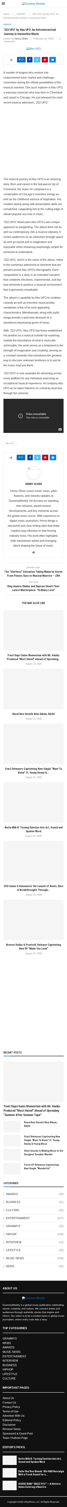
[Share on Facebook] (29, 59)
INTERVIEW (35, 1242)
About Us (8, 1398)
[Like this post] (22, 59)
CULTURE (35, 1210)
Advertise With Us (13, 1415)
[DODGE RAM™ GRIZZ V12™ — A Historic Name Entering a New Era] (10, 1485)
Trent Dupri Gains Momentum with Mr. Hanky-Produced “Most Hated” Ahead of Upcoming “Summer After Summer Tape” (32, 1110)
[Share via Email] (52, 59)
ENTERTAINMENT (35, 1218)
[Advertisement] (33, 141)
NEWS (35, 1266)
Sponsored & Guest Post (18, 1433)
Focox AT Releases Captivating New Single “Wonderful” (41, 1166)
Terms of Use (11, 1411)
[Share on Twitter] (37, 59)
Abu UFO (10, 443)
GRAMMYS (35, 1226)
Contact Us (9, 1402)
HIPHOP (21, 14)
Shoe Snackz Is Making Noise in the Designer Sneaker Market (43, 1152)
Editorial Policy (12, 1420)
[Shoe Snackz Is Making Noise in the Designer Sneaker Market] (12, 1155)
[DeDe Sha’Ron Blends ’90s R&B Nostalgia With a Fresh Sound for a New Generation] (10, 1473)
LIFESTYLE (35, 1250)
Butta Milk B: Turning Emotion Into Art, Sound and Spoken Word (40, 1460)
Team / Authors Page (15, 1437)
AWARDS (35, 1194)
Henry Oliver (21, 38)
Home (6, 14)
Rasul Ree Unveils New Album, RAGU (33, 714)
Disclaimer (9, 1424)
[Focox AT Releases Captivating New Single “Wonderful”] (12, 1169)
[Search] (63, 3)
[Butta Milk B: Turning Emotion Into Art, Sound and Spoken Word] (33, 802)
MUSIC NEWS (35, 1258)
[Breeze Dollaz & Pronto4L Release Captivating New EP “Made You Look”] (33, 920)
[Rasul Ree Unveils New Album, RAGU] (33, 689)
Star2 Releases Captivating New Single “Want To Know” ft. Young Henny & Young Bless (42, 1140)
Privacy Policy (11, 1406)
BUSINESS (35, 1202)
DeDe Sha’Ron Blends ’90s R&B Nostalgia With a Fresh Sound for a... (41, 1473)
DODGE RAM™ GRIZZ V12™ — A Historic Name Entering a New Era (39, 1485)
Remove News (12, 1429)
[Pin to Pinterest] (45, 59)
